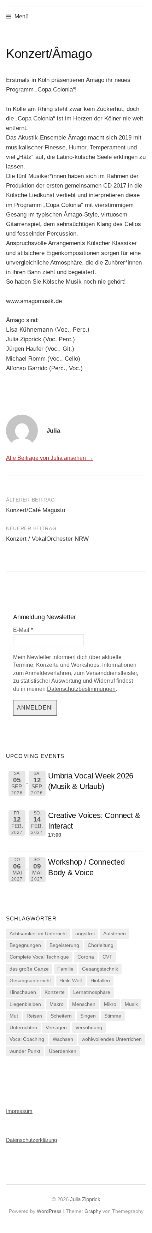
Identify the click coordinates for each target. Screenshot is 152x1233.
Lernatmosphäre (91, 992)
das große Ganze (29, 969)
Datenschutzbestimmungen (81, 689)
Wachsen (63, 1039)
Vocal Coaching (27, 1039)
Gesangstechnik (100, 969)
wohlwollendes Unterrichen (112, 1039)
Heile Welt (70, 980)
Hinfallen (100, 980)
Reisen (34, 1016)
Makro (56, 1004)
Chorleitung (100, 945)
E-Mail (23, 630)
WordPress (49, 1211)
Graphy (92, 1211)
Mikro (110, 1004)
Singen (88, 1016)
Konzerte (55, 992)
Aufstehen (114, 933)
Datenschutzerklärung (31, 1140)
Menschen (83, 1004)
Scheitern (61, 1016)
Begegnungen (25, 945)
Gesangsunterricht (30, 980)
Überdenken (62, 1051)
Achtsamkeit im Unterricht (38, 933)
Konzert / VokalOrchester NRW (47, 538)
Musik (131, 1004)
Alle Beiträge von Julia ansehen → (49, 458)
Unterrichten (23, 1027)
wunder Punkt (25, 1051)
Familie (65, 969)
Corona (85, 957)
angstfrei (85, 933)
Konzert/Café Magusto (35, 510)
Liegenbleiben (25, 1004)
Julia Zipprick (85, 1199)
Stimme (112, 1016)
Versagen (56, 1027)
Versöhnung (88, 1027)
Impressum (19, 1111)
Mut (14, 1016)
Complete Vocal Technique (39, 957)
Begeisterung (64, 945)
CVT (107, 957)
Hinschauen (23, 992)
